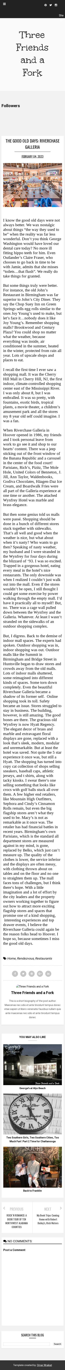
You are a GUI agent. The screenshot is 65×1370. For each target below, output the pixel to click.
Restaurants (43, 958)
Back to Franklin (32, 1190)
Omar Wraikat (44, 1365)
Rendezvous (25, 958)
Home (11, 958)
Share (61, 16)
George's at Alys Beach (32, 1088)
